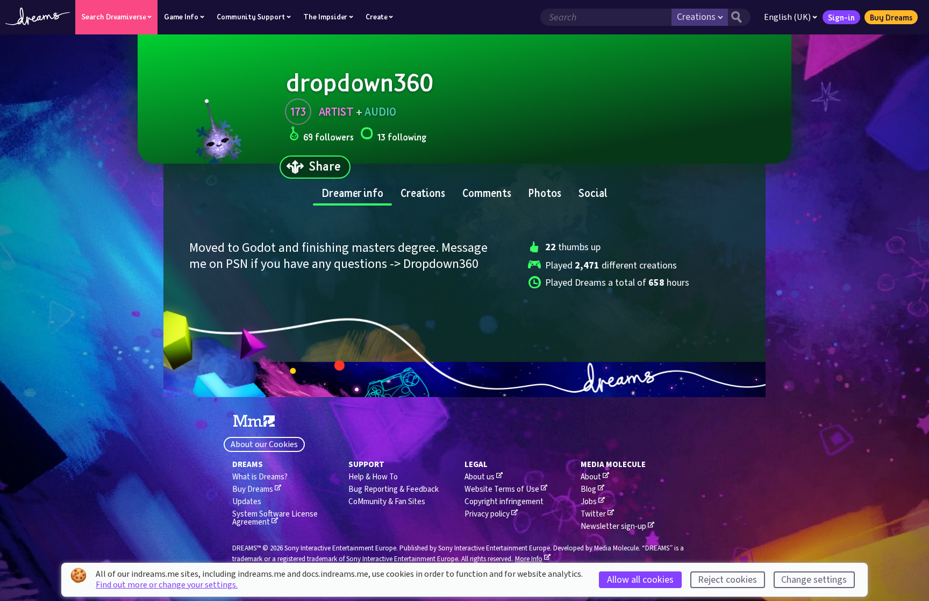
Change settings (814, 579)
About (591, 477)
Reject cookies (727, 579)
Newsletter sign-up (613, 526)
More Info (528, 559)
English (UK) (787, 17)
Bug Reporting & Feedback (393, 489)
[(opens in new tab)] (254, 421)
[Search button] (739, 17)
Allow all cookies (640, 579)
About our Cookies (264, 444)
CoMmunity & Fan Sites (386, 501)
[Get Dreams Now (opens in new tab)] (464, 380)
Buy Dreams (891, 17)
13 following (401, 137)
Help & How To (373, 477)
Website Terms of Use (501, 489)
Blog (588, 489)
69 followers (328, 137)
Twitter (593, 514)
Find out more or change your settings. (167, 585)
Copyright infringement (504, 501)
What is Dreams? (260, 477)
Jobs (589, 501)
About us (479, 477)
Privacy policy (487, 514)
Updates (246, 501)
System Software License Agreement (275, 518)
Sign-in (841, 17)
